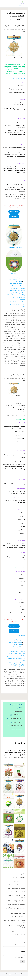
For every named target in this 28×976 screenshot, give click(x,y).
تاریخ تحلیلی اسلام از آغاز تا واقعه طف (16, 292)
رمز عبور (23, 951)
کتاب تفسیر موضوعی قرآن (19, 877)
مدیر (22, 29)
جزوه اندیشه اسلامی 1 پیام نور (10, 319)
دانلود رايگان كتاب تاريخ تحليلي (17, 913)
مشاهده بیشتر (22, 220)
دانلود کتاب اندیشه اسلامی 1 (15, 26)
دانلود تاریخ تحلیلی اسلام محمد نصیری (16, 665)
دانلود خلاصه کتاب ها (17, 278)
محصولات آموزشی (18, 281)
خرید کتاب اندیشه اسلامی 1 (17, 320)
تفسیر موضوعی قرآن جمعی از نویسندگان (15, 656)
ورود (22, 961)
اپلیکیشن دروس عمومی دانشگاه (17, 290)
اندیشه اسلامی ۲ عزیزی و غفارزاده (14, 273)
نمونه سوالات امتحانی (17, 285)
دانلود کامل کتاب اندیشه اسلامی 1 (16, 676)
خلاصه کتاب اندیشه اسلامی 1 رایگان (16, 673)
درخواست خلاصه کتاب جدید (15, 279)
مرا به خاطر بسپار (19, 957)
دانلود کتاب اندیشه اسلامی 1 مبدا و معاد (15, 680)
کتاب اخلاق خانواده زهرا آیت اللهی (17, 662)
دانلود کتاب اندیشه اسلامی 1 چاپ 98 (13, 352)
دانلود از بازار (14, 216)
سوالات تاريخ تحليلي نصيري (18, 931)
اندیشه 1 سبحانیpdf (15, 310)
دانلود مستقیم (14, 211)
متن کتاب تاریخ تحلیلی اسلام (18, 916)
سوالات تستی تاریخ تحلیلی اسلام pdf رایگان (15, 900)
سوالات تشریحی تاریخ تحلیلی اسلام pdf (16, 904)
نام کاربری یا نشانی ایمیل (19, 945)
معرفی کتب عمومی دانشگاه (16, 283)
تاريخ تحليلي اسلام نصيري (19, 934)
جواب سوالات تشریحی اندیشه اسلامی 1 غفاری (14, 884)
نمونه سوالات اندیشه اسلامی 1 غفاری (16, 888)
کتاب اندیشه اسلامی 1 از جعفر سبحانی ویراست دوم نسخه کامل (14, 363)
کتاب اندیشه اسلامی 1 (17, 375)
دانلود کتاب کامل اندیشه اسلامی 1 (17, 354)
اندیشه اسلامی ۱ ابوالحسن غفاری (17, 288)
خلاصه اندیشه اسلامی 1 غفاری (18, 881)
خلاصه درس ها (10, 29)
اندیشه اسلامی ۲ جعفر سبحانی (15, 247)
